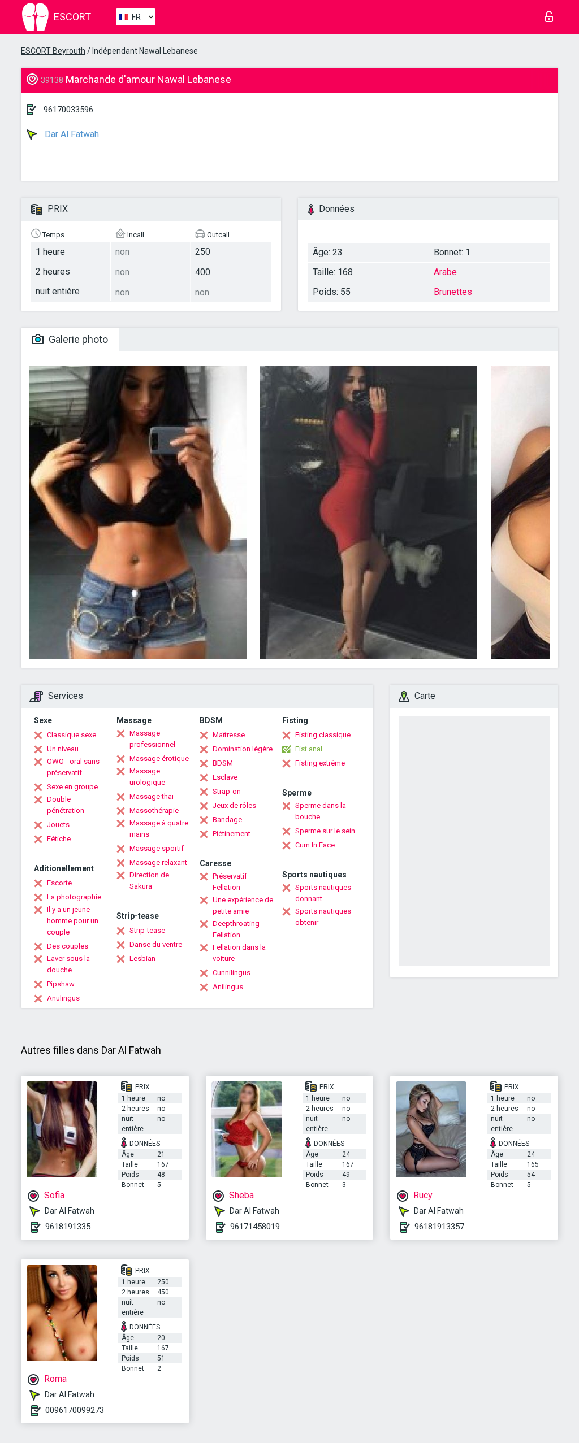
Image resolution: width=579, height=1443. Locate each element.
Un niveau (63, 749)
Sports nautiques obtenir (323, 917)
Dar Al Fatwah (70, 134)
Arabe (445, 272)
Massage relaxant (158, 862)
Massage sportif (156, 848)
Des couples (67, 946)
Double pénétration (65, 805)
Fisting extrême (320, 763)
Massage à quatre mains (158, 828)
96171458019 (255, 1227)
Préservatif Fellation (230, 882)
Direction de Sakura (149, 880)
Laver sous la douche (68, 964)
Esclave (225, 777)
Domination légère (243, 749)
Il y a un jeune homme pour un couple (72, 920)
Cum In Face (315, 845)
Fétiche (59, 838)
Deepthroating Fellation (236, 929)
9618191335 (67, 1227)
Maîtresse (229, 735)
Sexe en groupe (72, 787)
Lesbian (142, 958)
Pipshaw (61, 984)
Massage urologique (147, 776)
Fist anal (308, 749)
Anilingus (228, 987)
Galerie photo (77, 339)
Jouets (58, 824)
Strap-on (227, 791)
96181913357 (439, 1227)
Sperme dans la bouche (320, 811)
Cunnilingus (231, 972)
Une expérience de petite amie (243, 905)
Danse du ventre (155, 944)
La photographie (74, 897)
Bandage (227, 819)
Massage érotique (159, 758)
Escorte (59, 883)
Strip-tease (147, 930)
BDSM (223, 763)
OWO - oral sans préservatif (73, 767)
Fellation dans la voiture (239, 953)
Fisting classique (323, 735)
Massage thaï (151, 796)
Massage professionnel (152, 739)
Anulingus (63, 998)
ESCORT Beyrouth (53, 50)
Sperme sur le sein (325, 831)
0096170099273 (74, 1410)
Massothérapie (154, 810)
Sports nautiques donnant (323, 893)
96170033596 (68, 110)
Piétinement (231, 833)
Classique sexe (71, 735)
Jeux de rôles (234, 805)
